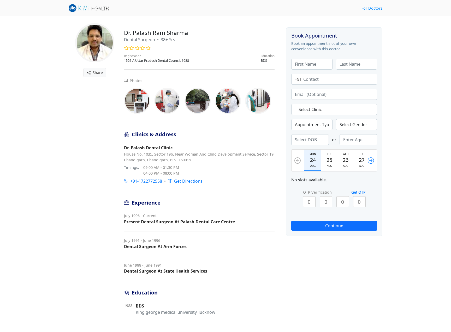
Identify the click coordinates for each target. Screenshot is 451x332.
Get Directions (187, 181)
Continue (334, 226)
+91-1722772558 (145, 181)
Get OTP (358, 192)
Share (97, 72)
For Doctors (371, 8)
